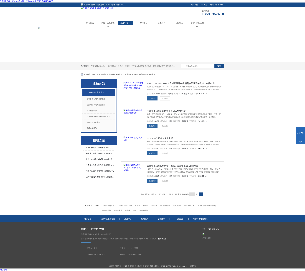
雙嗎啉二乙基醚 (131, 210)
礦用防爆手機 (189, 206)
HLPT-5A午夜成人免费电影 (160, 138)
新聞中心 (143, 23)
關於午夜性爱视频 (107, 25)
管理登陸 (193, 266)
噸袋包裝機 (106, 210)
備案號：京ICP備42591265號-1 (166, 266)
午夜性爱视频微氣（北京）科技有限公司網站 (107, 5)
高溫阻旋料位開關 (125, 206)
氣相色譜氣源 (92, 111)
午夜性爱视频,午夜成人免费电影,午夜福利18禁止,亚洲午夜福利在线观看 (26, 1)
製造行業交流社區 (109, 206)
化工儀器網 (162, 239)
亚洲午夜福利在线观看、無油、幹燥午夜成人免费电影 (172, 166)
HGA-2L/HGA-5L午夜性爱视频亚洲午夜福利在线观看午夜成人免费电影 (181, 83)
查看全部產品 (92, 128)
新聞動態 (144, 219)
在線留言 (203, 5)
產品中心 (124, 23)
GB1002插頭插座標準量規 (207, 206)
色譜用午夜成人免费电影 (96, 105)
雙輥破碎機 (143, 210)
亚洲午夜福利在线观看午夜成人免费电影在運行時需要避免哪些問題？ (100, 148)
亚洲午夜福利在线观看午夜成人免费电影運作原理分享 (100, 159)
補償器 (145, 206)
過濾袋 (137, 206)
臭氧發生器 (118, 210)
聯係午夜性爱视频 (216, 5)
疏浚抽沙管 (177, 206)
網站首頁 (90, 23)
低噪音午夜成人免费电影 (96, 99)
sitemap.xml (183, 266)
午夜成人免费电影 (115, 74)
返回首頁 (194, 5)
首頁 (94, 74)
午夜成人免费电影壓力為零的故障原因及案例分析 (100, 153)
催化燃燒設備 (165, 206)
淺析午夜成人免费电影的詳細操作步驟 (100, 171)
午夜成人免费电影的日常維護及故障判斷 (100, 165)
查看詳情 (152, 98)
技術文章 (161, 23)
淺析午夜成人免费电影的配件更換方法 (100, 177)
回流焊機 (154, 206)
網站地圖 (3, 270)
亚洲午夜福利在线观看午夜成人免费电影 (140, 74)
